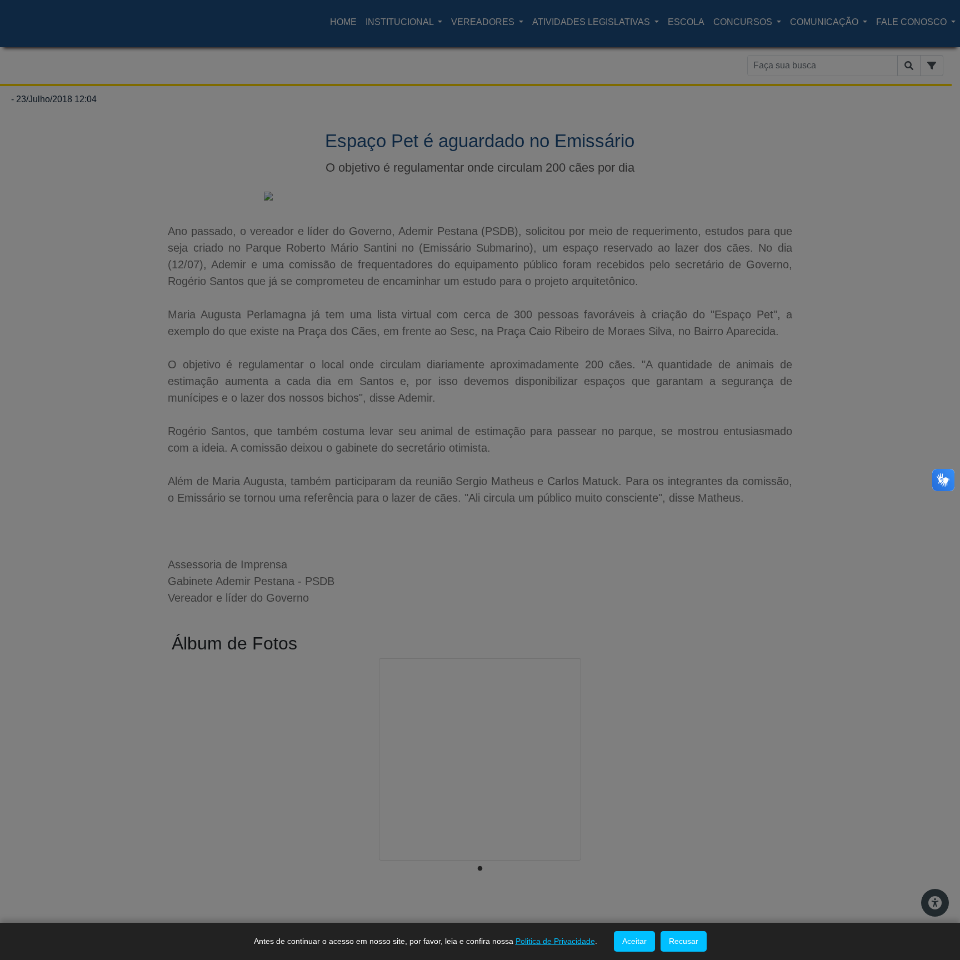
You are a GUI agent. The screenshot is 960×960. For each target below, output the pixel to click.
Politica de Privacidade (555, 941)
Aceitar (634, 941)
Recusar (683, 941)
